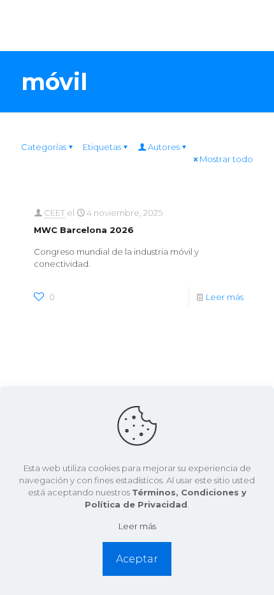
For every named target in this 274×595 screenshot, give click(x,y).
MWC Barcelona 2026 (84, 230)
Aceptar (137, 559)
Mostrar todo (226, 159)
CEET (54, 212)
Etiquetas (102, 147)
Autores (164, 147)
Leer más (224, 297)
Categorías (43, 147)
